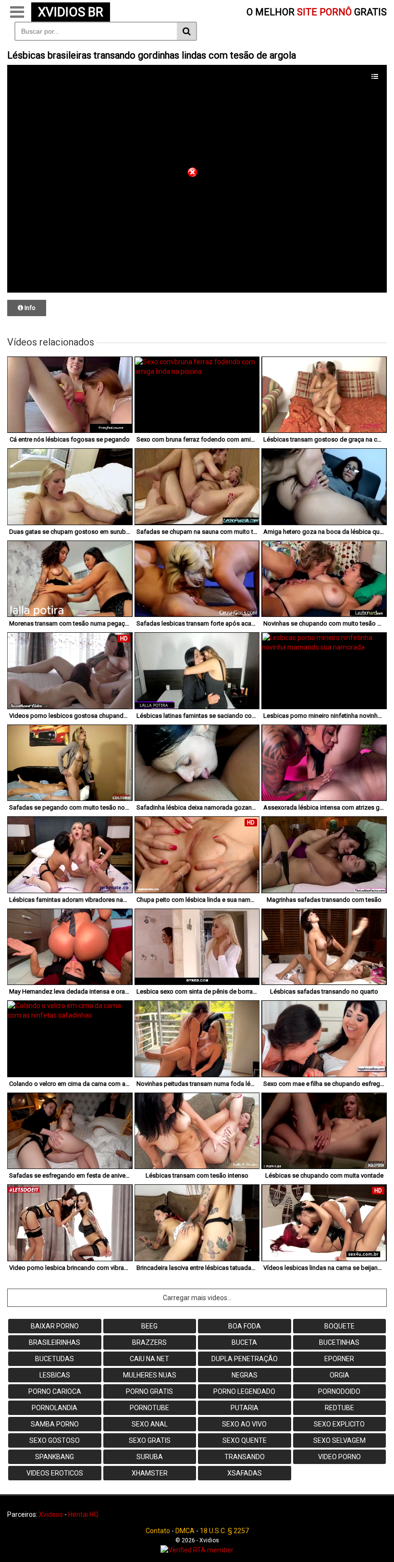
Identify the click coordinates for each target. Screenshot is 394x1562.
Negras (245, 1375)
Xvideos (51, 1514)
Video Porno (339, 1457)
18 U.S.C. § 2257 (224, 1531)
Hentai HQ (83, 1514)
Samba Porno (55, 1424)
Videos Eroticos (54, 1473)
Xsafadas (244, 1473)
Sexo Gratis (150, 1440)
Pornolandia (54, 1408)
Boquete (339, 1326)
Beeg (149, 1326)
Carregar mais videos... (197, 1298)
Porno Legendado (244, 1391)
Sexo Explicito (339, 1424)
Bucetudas (54, 1359)
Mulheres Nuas (149, 1375)
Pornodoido (339, 1391)
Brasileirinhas (54, 1342)
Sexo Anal (150, 1424)
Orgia (339, 1375)
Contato (158, 1531)
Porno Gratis (149, 1391)
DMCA (185, 1531)
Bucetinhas (339, 1342)
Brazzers (149, 1342)
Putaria (245, 1408)
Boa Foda (244, 1326)
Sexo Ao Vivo (244, 1424)
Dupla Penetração (244, 1359)
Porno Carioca (54, 1391)
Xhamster (150, 1473)
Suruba (149, 1457)
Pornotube (149, 1408)
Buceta (244, 1342)
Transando (244, 1457)
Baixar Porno (55, 1326)
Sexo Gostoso (54, 1440)
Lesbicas (54, 1375)
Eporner (339, 1359)
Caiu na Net (149, 1359)
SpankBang (54, 1457)
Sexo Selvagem (339, 1440)
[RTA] (197, 1550)
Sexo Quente (244, 1440)
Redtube (339, 1408)
